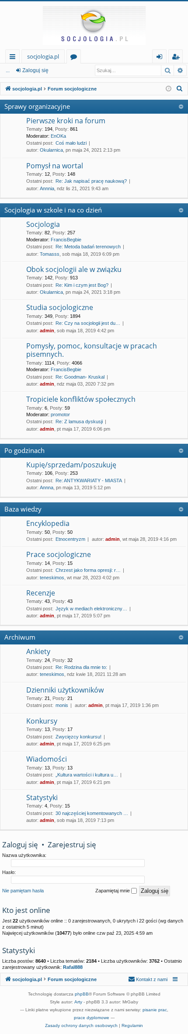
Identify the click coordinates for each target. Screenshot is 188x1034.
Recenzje (40, 593)
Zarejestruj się (72, 844)
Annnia (47, 188)
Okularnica (51, 150)
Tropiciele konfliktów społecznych (81, 399)
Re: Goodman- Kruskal (80, 376)
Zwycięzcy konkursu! (78, 736)
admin (47, 330)
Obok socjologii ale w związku (74, 269)
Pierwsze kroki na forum (65, 120)
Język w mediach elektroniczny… (91, 608)
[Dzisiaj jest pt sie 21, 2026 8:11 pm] (168, 89)
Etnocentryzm (70, 539)
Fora (75, 57)
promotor (60, 414)
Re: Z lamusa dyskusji (79, 421)
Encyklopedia (48, 523)
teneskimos (52, 577)
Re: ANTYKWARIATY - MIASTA (89, 480)
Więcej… (14, 57)
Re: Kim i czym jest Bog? (82, 285)
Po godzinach (24, 450)
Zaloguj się (35, 70)
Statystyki (42, 797)
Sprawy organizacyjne (37, 106)
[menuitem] (180, 89)
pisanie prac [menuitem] (155, 1009)
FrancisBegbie (66, 239)
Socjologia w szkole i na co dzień (53, 209)
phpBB (82, 994)
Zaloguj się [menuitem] (161, 57)
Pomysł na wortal (54, 166)
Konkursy (41, 721)
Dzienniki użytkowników (65, 690)
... (8, 70)
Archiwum (19, 637)
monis (62, 705)
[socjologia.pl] (94, 25)
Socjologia (43, 224)
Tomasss (49, 254)
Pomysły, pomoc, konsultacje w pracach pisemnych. (91, 350)
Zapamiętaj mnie (113, 890)
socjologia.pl (43, 56)
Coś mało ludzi (71, 143)
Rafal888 (73, 967)
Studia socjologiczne (59, 307)
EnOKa (58, 136)
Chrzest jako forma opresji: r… (88, 570)
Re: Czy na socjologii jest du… (88, 323)
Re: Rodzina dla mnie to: (81, 667)
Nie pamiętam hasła (23, 890)
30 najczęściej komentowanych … (92, 813)
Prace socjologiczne (58, 554)
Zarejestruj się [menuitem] (177, 57)
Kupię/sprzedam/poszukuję (71, 465)
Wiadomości (46, 759)
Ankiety (38, 651)
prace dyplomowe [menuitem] (91, 1017)
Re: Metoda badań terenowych (88, 246)
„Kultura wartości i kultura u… (87, 774)
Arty (78, 1001)
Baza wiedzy (23, 509)
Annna (46, 487)
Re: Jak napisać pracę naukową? (91, 181)
